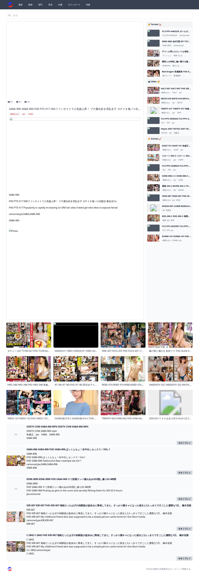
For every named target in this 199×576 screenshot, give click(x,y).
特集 (88, 4)
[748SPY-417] (153, 110)
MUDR (181, 190)
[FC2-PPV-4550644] (153, 120)
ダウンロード (74, 4)
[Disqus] (75, 281)
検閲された (165, 92)
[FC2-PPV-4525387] (153, 228)
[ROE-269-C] (153, 217)
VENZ (178, 200)
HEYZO (164, 133)
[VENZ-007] (153, 197)
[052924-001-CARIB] (153, 207)
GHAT (176, 150)
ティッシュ (167, 55)
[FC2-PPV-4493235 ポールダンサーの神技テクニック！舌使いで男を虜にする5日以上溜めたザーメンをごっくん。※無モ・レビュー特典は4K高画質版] (153, 33)
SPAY (179, 113)
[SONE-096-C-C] (153, 177)
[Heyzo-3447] (153, 130)
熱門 (40, 4)
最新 (21, 4)
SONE (180, 180)
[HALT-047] (153, 90)
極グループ (167, 76)
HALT (174, 92)
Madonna (166, 65)
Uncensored (184, 35)
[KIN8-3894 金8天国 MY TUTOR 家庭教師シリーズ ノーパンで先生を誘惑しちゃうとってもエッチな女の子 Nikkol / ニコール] (153, 43)
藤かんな (176, 65)
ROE (172, 220)
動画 (30, 4)
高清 (50, 4)
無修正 (176, 133)
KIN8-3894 (167, 45)
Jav (180, 92)
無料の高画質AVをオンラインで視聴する (172, 569)
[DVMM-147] (153, 238)
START (180, 160)
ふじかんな (186, 65)
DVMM (175, 240)
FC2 (162, 123)
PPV (168, 123)
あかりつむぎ (190, 55)
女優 (60, 4)
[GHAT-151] (153, 147)
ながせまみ (187, 76)
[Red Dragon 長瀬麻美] (153, 73)
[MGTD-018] (153, 100)
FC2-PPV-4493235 (170, 35)
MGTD (179, 103)
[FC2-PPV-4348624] (153, 167)
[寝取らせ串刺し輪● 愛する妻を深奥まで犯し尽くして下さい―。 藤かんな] (153, 63)
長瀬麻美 (177, 76)
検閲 (164, 220)
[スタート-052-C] (153, 157)
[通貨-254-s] (153, 187)
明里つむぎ (178, 55)
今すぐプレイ (184, 442)
